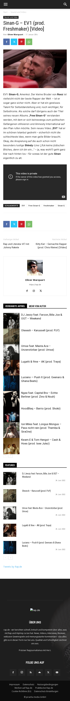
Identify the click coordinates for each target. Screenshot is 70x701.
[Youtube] (57, 672)
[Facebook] (6, 42)
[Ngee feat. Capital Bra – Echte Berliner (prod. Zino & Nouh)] (11, 399)
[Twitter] (14, 42)
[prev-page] (5, 456)
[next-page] (10, 456)
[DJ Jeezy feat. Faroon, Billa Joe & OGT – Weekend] (11, 321)
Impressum (14, 684)
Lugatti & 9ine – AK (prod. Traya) (41, 361)
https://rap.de (35, 284)
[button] (5, 4)
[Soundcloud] (39, 672)
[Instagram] (35, 291)
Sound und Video (18, 12)
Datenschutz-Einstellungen (46, 691)
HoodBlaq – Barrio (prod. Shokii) (41, 408)
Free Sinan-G (34, 205)
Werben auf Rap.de (23, 688)
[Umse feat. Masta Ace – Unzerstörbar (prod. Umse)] (11, 352)
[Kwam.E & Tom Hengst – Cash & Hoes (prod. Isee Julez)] (11, 446)
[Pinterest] (21, 42)
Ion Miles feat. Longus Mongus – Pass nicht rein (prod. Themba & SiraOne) (41, 427)
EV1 (23, 205)
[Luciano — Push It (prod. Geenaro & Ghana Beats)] (11, 383)
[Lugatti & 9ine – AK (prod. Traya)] (11, 368)
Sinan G (61, 205)
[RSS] (30, 672)
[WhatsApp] (29, 42)
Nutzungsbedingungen (47, 684)
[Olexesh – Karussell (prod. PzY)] (11, 337)
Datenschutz (28, 684)
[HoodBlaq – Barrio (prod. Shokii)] (11, 415)
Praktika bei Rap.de (44, 688)
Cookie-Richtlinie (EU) (21, 691)
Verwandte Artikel (15, 306)
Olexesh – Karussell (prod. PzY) (40, 330)
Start (5, 12)
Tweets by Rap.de (12, 566)
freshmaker (49, 205)
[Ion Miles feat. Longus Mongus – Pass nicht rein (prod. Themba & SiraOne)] (11, 430)
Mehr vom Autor (37, 306)
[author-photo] (35, 275)
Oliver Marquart (15, 34)
